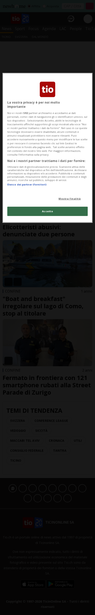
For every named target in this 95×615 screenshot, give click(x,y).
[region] (47, 148)
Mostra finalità (70, 198)
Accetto (47, 211)
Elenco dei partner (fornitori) (26, 184)
